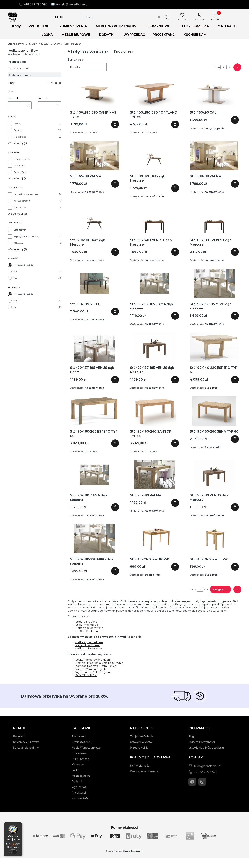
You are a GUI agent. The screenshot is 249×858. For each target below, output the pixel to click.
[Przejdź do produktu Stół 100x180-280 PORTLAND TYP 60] (154, 92)
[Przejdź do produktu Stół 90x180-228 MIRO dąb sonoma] (94, 538)
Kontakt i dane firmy (26, 747)
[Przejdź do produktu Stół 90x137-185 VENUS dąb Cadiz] (94, 347)
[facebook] (56, 17)
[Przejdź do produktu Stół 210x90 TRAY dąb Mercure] (94, 219)
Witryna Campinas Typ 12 (90, 669)
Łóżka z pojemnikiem (89, 642)
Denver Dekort (21, 172)
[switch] (13, 851)
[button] (166, 17)
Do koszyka (115, 124)
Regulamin (19, 736)
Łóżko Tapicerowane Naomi (93, 659)
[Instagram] (202, 782)
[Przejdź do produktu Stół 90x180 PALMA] (154, 474)
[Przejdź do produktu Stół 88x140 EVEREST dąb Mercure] (154, 219)
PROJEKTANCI (164, 34)
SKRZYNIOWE (158, 26)
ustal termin (20, 229)
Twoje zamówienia (141, 736)
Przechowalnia (139, 747)
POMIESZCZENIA (73, 26)
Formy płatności (140, 765)
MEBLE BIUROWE (76, 34)
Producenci (79, 736)
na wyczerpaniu (22, 201)
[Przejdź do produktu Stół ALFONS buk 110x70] (154, 538)
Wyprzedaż (79, 787)
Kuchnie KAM (80, 798)
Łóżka (75, 770)
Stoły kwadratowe (87, 624)
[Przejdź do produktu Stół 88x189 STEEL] (94, 283)
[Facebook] (192, 782)
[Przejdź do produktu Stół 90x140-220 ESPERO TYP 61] (214, 347)
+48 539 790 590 (205, 772)
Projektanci (79, 792)
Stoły (57, 43)
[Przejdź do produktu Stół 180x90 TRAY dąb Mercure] (154, 155)
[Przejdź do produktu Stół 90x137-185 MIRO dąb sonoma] (214, 283)
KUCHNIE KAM (194, 34)
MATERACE (227, 26)
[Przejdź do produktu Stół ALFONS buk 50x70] (214, 538)
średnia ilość (20, 207)
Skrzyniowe (79, 753)
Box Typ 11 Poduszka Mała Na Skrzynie (99, 662)
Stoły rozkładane (86, 621)
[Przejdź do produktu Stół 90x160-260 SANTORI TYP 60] (154, 411)
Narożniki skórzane (87, 645)
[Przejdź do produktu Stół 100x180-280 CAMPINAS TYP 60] (94, 92)
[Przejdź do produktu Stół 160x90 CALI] (214, 92)
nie (15, 278)
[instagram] (61, 17)
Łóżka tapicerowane (88, 648)
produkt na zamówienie (26, 194)
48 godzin (19, 243)
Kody (16, 26)
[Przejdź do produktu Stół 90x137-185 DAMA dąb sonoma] (154, 283)
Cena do (43, 98)
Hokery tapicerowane (89, 627)
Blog (191, 736)
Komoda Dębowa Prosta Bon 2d (95, 665)
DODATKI (107, 34)
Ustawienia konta (141, 741)
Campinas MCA (22, 159)
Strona (217, 67)
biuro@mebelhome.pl (207, 766)
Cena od (13, 98)
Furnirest (18, 130)
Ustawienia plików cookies (205, 747)
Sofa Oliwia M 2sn (86, 675)
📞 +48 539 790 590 (33, 4)
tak (15, 271)
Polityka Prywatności (201, 741)
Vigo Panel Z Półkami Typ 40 (93, 672)
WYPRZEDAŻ (134, 34)
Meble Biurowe (81, 775)
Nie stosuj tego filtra (24, 265)
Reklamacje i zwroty (26, 741)
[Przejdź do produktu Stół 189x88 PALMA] (214, 155)
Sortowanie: (76, 59)
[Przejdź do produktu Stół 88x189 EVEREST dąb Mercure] (214, 219)
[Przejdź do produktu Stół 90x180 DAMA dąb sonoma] (94, 474)
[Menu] (19, 824)
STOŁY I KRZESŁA (194, 26)
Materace (78, 764)
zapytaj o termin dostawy (27, 236)
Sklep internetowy (123, 851)
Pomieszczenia (81, 741)
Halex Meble (20, 136)
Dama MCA (19, 165)
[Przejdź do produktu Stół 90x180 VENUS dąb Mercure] (214, 474)
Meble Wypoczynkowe (86, 747)
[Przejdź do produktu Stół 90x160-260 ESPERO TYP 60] (94, 411)
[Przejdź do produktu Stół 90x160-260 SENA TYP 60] (214, 411)
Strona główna (16, 43)
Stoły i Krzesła (80, 758)
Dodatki (77, 781)
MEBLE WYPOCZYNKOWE (117, 26)
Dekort (17, 123)
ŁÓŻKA (47, 34)
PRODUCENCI (39, 26)
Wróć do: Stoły (20, 68)
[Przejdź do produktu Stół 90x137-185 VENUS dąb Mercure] (154, 347)
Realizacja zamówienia (144, 771)
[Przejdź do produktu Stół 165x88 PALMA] (94, 155)
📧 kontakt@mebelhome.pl (69, 4)
